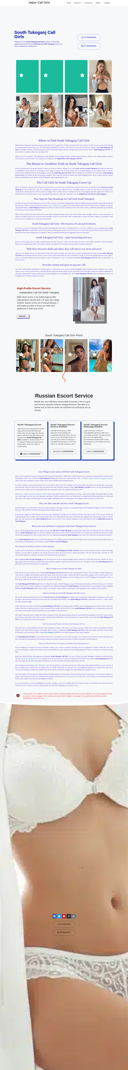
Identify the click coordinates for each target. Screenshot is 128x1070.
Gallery (98, 3)
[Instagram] (69, 916)
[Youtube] (64, 916)
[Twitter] (59, 916)
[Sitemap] (73, 916)
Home (69, 3)
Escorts (55, 205)
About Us (77, 3)
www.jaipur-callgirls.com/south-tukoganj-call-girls (96, 478)
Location (107, 3)
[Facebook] (54, 916)
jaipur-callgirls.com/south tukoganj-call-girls (33, 494)
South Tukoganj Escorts (31, 658)
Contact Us (88, 3)
